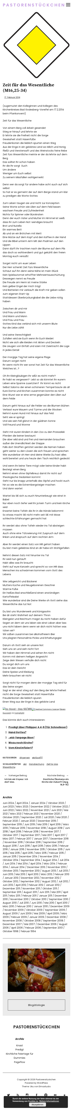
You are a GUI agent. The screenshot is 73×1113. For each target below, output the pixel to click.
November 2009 (14, 910)
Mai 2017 (47, 835)
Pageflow (19, 1062)
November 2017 (50, 831)
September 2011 (12, 892)
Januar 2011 (45, 895)
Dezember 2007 (12, 924)
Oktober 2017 (10, 835)
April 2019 (55, 824)
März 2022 (22, 810)
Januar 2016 (17, 849)
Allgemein (25, 757)
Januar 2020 (28, 821)
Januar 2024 (38, 803)
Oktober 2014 (10, 860)
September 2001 (53, 927)
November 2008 (12, 920)
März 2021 (15, 813)
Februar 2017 (24, 838)
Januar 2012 (53, 885)
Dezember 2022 (40, 806)
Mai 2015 (15, 853)
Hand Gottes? (17, 732)
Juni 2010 (36, 902)
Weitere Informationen (49, 1101)
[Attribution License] (45, 709)
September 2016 (52, 842)
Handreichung (36, 764)
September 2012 (30, 881)
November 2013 (57, 867)
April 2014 (35, 863)
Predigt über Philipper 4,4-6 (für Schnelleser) (37, 727)
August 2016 (10, 845)
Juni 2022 (8, 810)
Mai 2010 (49, 902)
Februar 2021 (31, 813)
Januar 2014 (18, 867)
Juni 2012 (8, 885)
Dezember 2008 (56, 917)
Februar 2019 (17, 828)
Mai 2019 (42, 824)
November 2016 (14, 842)
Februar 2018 (31, 831)
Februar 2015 (56, 853)
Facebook (36, 1094)
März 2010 (8, 906)
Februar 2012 (36, 885)
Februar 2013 (62, 874)
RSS (18, 1094)
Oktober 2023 (56, 803)
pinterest (46, 1094)
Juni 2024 (8, 803)
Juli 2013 (63, 870)
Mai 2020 (62, 817)
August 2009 (10, 913)
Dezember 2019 (47, 821)
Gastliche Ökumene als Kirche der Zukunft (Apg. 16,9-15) (54, 780)
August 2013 (49, 870)
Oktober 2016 (33, 842)
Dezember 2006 (47, 924)
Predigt (19, 1049)
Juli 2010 (24, 902)
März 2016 (51, 845)
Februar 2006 (33, 927)
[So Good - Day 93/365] (17, 709)
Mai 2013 (20, 874)
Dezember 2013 (36, 867)
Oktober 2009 (34, 910)
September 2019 (12, 824)
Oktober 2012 (10, 881)
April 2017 (60, 835)
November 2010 (19, 899)
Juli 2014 (64, 860)
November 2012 (50, 878)
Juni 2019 (29, 824)
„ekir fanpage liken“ (21, 737)
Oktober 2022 (60, 806)
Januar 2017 (41, 838)
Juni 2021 (56, 810)
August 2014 (50, 860)
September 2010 (58, 899)
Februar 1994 (28, 931)
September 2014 (30, 860)
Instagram (27, 1094)
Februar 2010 (24, 906)
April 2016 (37, 845)
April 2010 (62, 902)
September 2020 (31, 817)
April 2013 (33, 874)
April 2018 (15, 831)
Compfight (19, 713)
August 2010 (10, 902)
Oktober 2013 (10, 870)
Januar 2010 (41, 906)
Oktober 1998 (10, 931)
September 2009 (55, 910)
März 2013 (46, 874)
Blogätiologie (36, 1005)
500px (64, 1094)
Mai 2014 (23, 863)
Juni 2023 (8, 806)
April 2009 (53, 913)
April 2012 (21, 885)
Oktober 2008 (32, 920)
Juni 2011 (44, 892)
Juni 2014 (10, 863)
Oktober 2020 (11, 817)
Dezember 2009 (59, 906)
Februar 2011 (29, 895)
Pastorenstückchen (34, 5)
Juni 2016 (24, 845)
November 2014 (49, 856)
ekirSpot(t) (37, 757)
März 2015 (41, 853)
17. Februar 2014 (12, 97)
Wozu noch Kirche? (20, 742)
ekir (25, 764)
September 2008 (53, 920)
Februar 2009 (19, 917)
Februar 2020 (10, 821)
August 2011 (30, 892)
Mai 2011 (56, 892)
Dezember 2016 (59, 838)
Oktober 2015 (55, 849)
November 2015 (36, 849)
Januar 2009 (36, 917)
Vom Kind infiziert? (20, 747)
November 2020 (50, 813)
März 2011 (15, 895)
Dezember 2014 (28, 856)
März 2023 (22, 806)
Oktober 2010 (39, 899)
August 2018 (55, 828)
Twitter (8, 1094)
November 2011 (31, 888)
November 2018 (37, 828)
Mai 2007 (29, 924)
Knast (19, 1045)
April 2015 (27, 853)
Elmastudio (45, 1086)
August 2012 (49, 881)
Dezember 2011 (11, 888)
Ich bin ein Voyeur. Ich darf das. (16, 778)
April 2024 (22, 803)
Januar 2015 (9, 856)
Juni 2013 (8, 874)
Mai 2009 (39, 913)
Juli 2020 (49, 817)
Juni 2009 (26, 913)
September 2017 (30, 835)
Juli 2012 (63, 881)
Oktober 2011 (49, 888)
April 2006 (17, 927)
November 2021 (40, 810)
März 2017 (8, 838)
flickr (55, 1094)
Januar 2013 (11, 878)
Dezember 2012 (30, 878)
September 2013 (30, 870)
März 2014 (49, 863)
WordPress (42, 1082)
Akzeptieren (37, 1104)
